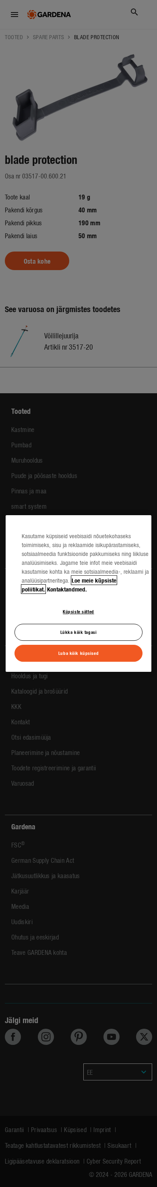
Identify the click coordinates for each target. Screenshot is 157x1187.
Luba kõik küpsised (78, 653)
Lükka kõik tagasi (78, 632)
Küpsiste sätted (78, 611)
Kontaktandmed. (67, 589)
